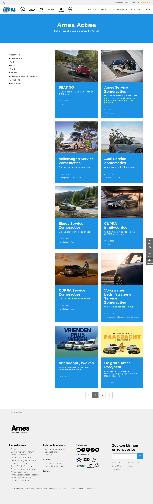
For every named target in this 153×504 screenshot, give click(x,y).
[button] (140, 456)
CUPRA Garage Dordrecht (24, 460)
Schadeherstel (52, 452)
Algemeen (15, 55)
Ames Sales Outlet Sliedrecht (25, 475)
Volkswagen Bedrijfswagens (127, 317)
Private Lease (107, 9)
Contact (116, 469)
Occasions (15, 80)
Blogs (130, 466)
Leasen (48, 455)
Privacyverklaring (76, 488)
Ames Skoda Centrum (22, 466)
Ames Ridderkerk (19, 472)
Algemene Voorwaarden (58, 488)
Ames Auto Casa (19, 463)
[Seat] (94, 459)
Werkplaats (123, 9)
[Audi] (86, 459)
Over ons (136, 9)
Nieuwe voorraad (53, 463)
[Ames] (9, 10)
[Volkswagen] (79, 459)
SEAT (62, 104)
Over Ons (116, 466)
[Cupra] (90, 466)
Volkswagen (76, 177)
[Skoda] (81, 466)
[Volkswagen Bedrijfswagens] (97, 466)
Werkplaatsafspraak (55, 449)
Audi (118, 177)
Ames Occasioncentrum (23, 469)
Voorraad (92, 9)
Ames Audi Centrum (21, 458)
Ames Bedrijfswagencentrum (22, 450)
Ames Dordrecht (19, 455)
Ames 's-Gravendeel (20, 480)
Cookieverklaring (90, 488)
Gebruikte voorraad (54, 466)
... (116, 395)
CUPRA (108, 244)
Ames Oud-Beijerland (21, 478)
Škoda (73, 242)
